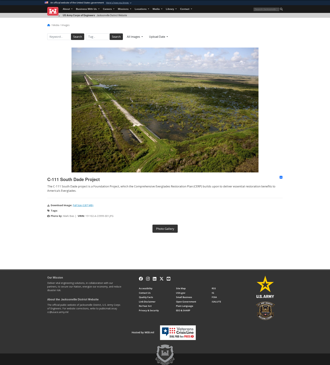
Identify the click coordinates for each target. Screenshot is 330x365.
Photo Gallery (165, 229)
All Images (134, 37)
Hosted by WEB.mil (143, 332)
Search (77, 37)
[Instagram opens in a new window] (148, 279)
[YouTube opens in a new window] (168, 279)
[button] (119, 2)
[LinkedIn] (154, 279)
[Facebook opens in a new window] (141, 279)
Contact (185, 9)
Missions (123, 9)
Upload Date (157, 37)
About (67, 9)
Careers (108, 9)
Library (170, 9)
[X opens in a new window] (162, 279)
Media (156, 9)
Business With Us (86, 9)
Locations (141, 9)
